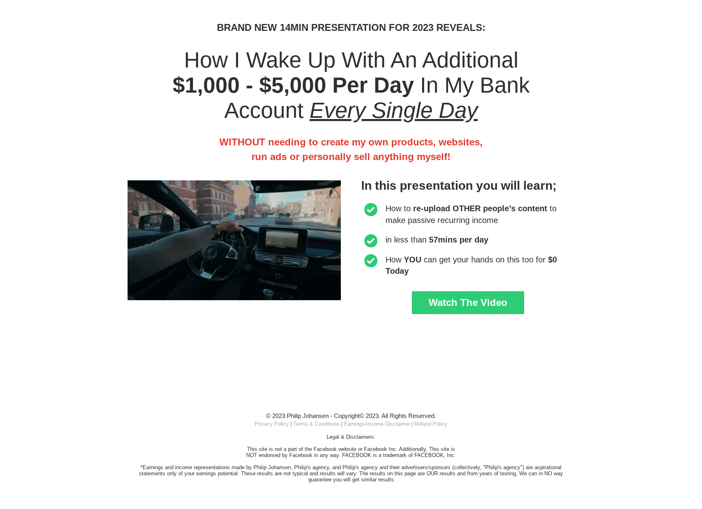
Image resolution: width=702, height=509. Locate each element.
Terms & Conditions (316, 424)
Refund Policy (430, 424)
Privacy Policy (272, 424)
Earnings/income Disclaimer (377, 424)
